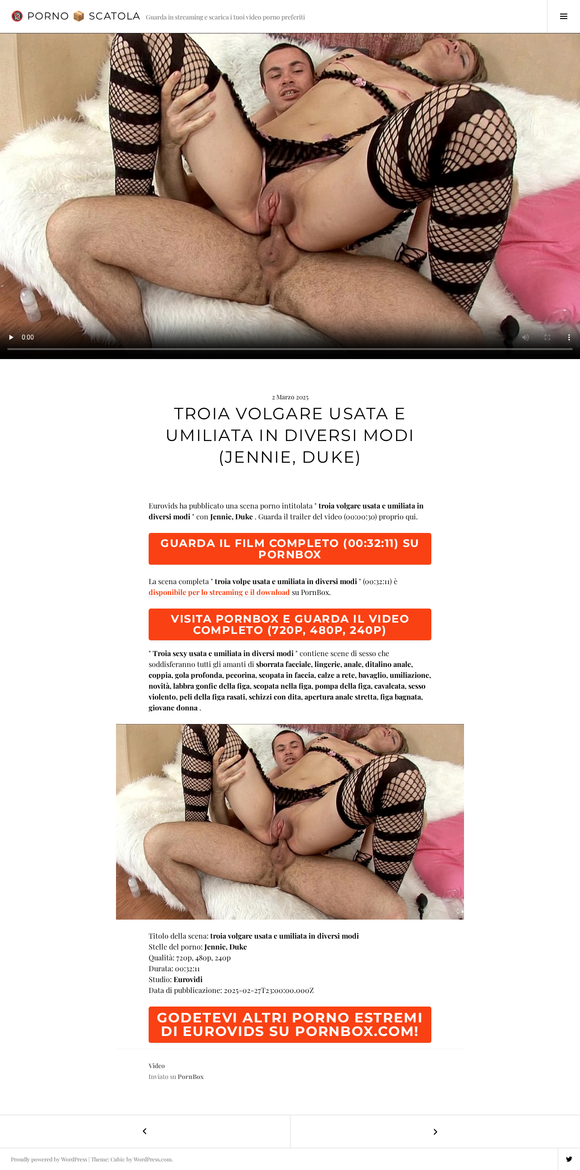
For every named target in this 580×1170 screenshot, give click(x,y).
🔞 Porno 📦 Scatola (75, 16)
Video (157, 1065)
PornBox (191, 1076)
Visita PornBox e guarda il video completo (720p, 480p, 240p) (290, 624)
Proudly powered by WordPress (49, 1159)
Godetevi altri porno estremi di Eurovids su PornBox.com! (290, 1024)
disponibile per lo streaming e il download (219, 592)
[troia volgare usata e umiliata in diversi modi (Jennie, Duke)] (290, 822)
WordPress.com (153, 1159)
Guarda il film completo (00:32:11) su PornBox (290, 549)
